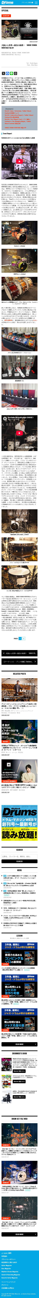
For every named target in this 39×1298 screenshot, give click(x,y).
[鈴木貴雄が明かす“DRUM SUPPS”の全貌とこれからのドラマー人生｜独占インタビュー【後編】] (20, 771)
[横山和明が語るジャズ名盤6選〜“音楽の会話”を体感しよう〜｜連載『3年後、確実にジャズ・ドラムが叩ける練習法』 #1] (20, 1020)
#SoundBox (7, 711)
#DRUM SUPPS (5, 790)
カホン (8, 409)
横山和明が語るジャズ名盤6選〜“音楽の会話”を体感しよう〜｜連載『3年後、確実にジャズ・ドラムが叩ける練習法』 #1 (19, 1035)
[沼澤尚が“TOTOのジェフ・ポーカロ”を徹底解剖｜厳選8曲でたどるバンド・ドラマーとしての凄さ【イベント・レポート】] (20, 731)
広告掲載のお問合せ (8, 1288)
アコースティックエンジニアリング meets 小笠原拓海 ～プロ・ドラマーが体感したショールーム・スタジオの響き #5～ (19, 706)
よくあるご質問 (6, 1253)
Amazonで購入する (19, 1071)
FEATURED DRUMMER (9, 781)
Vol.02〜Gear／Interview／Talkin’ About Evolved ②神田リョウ (18, 112)
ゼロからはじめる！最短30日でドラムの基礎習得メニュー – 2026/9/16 (24, 1076)
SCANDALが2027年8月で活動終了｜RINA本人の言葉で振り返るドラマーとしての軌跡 (20, 924)
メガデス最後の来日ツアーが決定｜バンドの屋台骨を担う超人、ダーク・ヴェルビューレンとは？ (20, 877)
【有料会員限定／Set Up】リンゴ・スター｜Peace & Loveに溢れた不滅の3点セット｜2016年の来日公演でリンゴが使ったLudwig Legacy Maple (20, 1188)
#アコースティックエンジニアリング (22, 711)
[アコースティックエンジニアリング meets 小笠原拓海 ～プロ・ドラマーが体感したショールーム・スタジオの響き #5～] (20, 689)
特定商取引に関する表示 (9, 1262)
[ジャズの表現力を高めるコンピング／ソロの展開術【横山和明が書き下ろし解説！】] (20, 954)
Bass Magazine (6, 1268)
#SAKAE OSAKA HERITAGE (8, 55)
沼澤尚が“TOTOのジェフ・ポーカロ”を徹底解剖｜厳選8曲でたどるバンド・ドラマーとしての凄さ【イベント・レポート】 (19, 747)
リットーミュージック (9, 1282)
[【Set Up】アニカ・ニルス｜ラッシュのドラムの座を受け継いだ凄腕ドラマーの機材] (20, 1208)
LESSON (5, 964)
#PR (3, 711)
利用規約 (4, 1256)
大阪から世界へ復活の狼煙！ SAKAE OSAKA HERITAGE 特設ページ (22, 653)
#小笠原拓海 (12, 713)
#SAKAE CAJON (25, 53)
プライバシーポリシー (9, 1259)
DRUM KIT (6, 1145)
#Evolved (14, 53)
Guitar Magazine (7, 1265)
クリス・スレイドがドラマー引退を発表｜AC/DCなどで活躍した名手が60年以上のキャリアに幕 (20, 917)
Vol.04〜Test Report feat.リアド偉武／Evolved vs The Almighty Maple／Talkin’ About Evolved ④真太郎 (18, 121)
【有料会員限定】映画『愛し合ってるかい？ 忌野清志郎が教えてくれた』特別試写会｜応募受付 (20, 892)
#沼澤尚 (20, 752)
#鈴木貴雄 (22, 790)
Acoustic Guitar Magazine (10, 1278)
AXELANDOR (18, 380)
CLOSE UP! (6, 16)
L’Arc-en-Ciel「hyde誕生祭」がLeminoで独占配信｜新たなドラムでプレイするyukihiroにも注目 (20, 884)
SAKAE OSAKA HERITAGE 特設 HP (15, 128)
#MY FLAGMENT (14, 790)
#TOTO (3, 752)
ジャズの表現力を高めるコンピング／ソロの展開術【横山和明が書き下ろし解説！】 (18, 969)
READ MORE (20, 1044)
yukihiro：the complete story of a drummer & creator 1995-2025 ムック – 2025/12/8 (25, 1092)
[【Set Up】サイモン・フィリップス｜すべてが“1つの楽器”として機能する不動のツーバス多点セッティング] (20, 1135)
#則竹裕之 (18, 55)
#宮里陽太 (5, 713)
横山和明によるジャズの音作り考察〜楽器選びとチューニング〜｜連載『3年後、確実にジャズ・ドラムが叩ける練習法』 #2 (19, 1002)
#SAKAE (19, 53)
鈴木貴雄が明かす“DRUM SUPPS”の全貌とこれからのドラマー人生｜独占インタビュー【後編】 (19, 786)
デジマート (5, 1285)
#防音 (18, 713)
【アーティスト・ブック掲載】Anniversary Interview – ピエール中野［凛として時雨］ (20, 661)
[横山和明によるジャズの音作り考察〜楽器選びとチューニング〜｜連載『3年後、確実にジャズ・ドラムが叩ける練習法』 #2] (20, 986)
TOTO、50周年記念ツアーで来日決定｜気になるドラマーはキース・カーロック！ (20, 909)
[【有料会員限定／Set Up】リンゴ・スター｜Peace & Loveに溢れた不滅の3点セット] (20, 1172)
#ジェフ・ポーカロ (11, 752)
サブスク (7, 895)
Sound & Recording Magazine (11, 1275)
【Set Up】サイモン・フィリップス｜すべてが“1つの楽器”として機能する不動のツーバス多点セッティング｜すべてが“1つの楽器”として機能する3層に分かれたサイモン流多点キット (19, 1151)
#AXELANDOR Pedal (6, 53)
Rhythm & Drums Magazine (10, 1271)
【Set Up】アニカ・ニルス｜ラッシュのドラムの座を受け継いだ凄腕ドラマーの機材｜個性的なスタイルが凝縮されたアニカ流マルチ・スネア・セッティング (19, 1224)
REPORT (5, 741)
